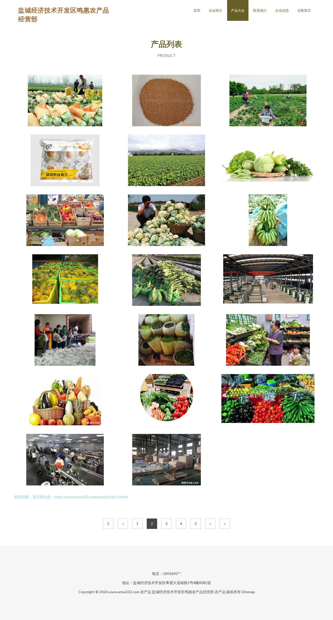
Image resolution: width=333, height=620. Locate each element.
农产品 (145, 592)
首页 (197, 10)
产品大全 (238, 10)
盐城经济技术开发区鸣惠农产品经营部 (183, 592)
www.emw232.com (123, 592)
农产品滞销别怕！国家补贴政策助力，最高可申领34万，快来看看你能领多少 (166, 221)
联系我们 (260, 10)
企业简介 (215, 10)
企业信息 (282, 10)
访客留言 (304, 10)
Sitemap (248, 592)
